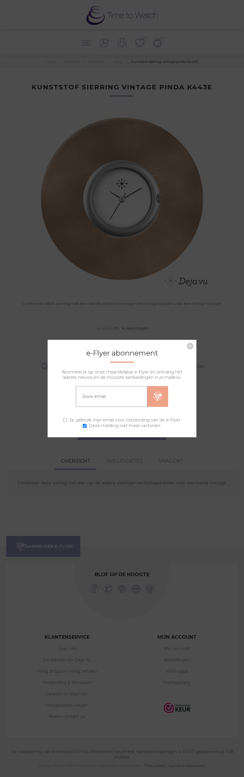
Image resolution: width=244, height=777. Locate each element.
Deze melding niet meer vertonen (124, 425)
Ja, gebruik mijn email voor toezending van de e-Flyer (124, 420)
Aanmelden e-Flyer (157, 396)
